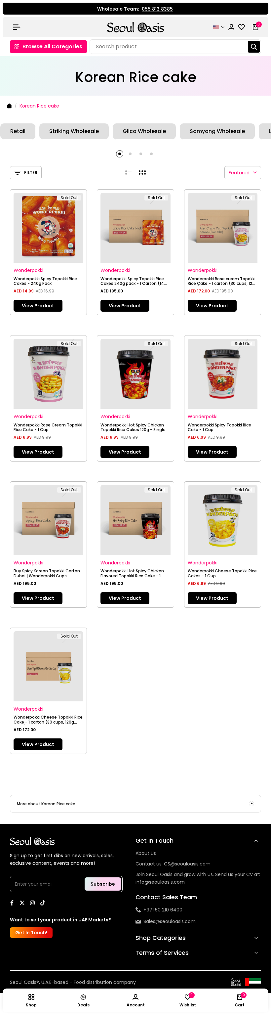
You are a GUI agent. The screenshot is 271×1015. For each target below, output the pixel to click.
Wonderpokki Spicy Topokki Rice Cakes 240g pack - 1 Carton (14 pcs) (132, 281)
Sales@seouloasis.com (169, 921)
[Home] (9, 106)
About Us (146, 853)
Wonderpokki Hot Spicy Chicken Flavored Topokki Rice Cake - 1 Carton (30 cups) (132, 573)
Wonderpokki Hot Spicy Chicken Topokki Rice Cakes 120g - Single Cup (133, 427)
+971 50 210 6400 (162, 909)
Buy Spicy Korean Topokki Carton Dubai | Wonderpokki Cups (47, 573)
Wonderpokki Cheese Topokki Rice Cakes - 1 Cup (222, 573)
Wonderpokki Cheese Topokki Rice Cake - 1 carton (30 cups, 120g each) (48, 720)
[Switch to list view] (128, 172)
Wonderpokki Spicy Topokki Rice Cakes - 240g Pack (45, 281)
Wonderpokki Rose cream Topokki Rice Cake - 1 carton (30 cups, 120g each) (222, 281)
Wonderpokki (28, 270)
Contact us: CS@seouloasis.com (173, 864)
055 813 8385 (157, 9)
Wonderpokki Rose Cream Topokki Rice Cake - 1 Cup (48, 427)
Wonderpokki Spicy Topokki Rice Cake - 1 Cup (219, 427)
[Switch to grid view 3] (142, 172)
